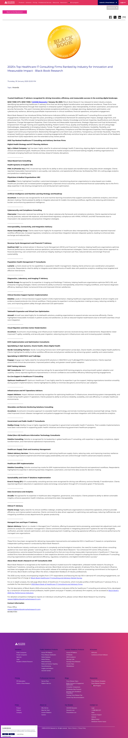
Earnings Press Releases (73, 661)
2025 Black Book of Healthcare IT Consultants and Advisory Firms (56, 584)
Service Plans (45, 681)
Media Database (46, 657)
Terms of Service (72, 728)
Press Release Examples (98, 683)
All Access (94, 652)
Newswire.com (70, 710)
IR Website (69, 654)
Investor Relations (46, 712)
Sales (92, 712)
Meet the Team (45, 710)
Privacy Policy (82, 728)
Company (19, 712)
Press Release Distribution (48, 654)
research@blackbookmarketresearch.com (23, 599)
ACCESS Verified (46, 670)
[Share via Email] (124, 17)
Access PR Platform (46, 652)
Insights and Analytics (47, 668)
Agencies (19, 657)
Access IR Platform (71, 652)
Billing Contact (95, 719)
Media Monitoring (46, 661)
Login (122, 2)
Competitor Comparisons (73, 687)
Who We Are (44, 708)
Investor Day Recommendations (75, 697)
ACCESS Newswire (39, 102)
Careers (43, 714)
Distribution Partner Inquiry (98, 721)
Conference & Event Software (99, 654)
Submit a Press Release (107, 2)
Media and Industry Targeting (49, 664)
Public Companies (21, 652)
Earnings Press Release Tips (74, 695)
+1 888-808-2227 (96, 710)
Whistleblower (70, 666)
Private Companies (21, 654)
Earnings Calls (70, 659)
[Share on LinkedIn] (119, 17)
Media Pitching (45, 659)
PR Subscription (20, 681)
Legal (18, 659)
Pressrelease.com (71, 712)
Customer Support (96, 714)
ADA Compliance (71, 657)
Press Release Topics (72, 681)
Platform (18, 710)
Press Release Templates (98, 681)
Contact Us (111, 8)
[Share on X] (115, 17)
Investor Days (70, 664)
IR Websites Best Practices (73, 689)
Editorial (93, 717)
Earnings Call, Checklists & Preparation (73, 692)
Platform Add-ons (46, 683)
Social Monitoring (46, 666)
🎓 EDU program (73, 2)
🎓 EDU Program (96, 685)
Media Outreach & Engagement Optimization (75, 684)
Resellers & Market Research (24, 661)
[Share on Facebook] (110, 17)
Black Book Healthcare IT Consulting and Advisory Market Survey (56, 578)
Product (18, 708)
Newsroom (63, 2)
